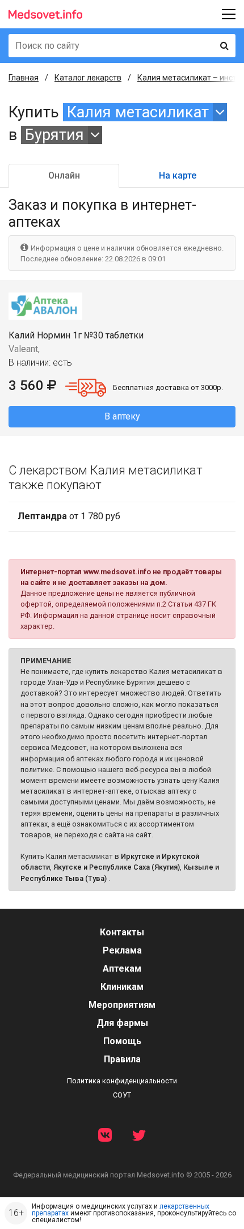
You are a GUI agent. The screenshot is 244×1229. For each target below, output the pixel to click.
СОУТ (122, 1095)
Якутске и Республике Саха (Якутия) (116, 867)
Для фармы (122, 1023)
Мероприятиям (122, 1004)
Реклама (122, 950)
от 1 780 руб (69, 516)
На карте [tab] (177, 175)
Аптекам (122, 968)
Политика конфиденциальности (122, 1081)
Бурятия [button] (54, 135)
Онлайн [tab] (64, 175)
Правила (122, 1059)
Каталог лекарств (87, 77)
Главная (24, 77)
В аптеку (122, 416)
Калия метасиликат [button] (138, 112)
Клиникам (122, 986)
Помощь (122, 1041)
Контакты (122, 932)
